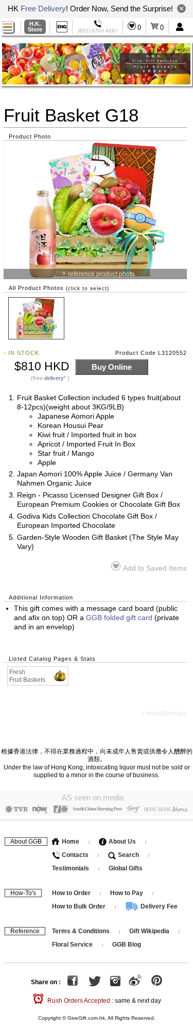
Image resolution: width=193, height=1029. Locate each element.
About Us (121, 841)
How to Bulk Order (79, 906)
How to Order (71, 893)
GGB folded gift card (119, 618)
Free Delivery (43, 8)
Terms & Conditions (81, 931)
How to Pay (127, 893)
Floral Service (72, 944)
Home (69, 841)
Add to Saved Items (155, 568)
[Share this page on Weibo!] (135, 983)
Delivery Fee (158, 906)
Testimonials (70, 868)
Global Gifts (126, 868)
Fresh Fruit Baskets (27, 676)
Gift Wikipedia (149, 931)
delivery (54, 378)
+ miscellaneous (164, 713)
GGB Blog (126, 944)
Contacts (74, 855)
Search (127, 855)
